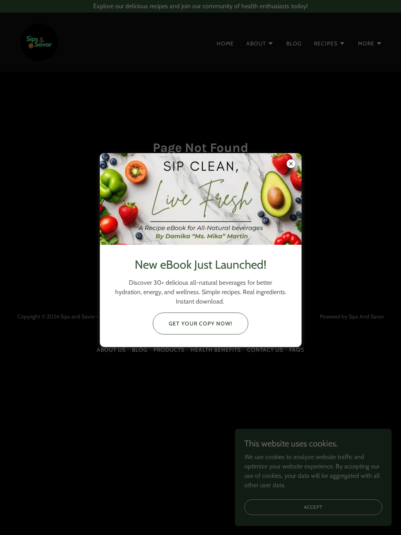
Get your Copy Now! (201, 323)
